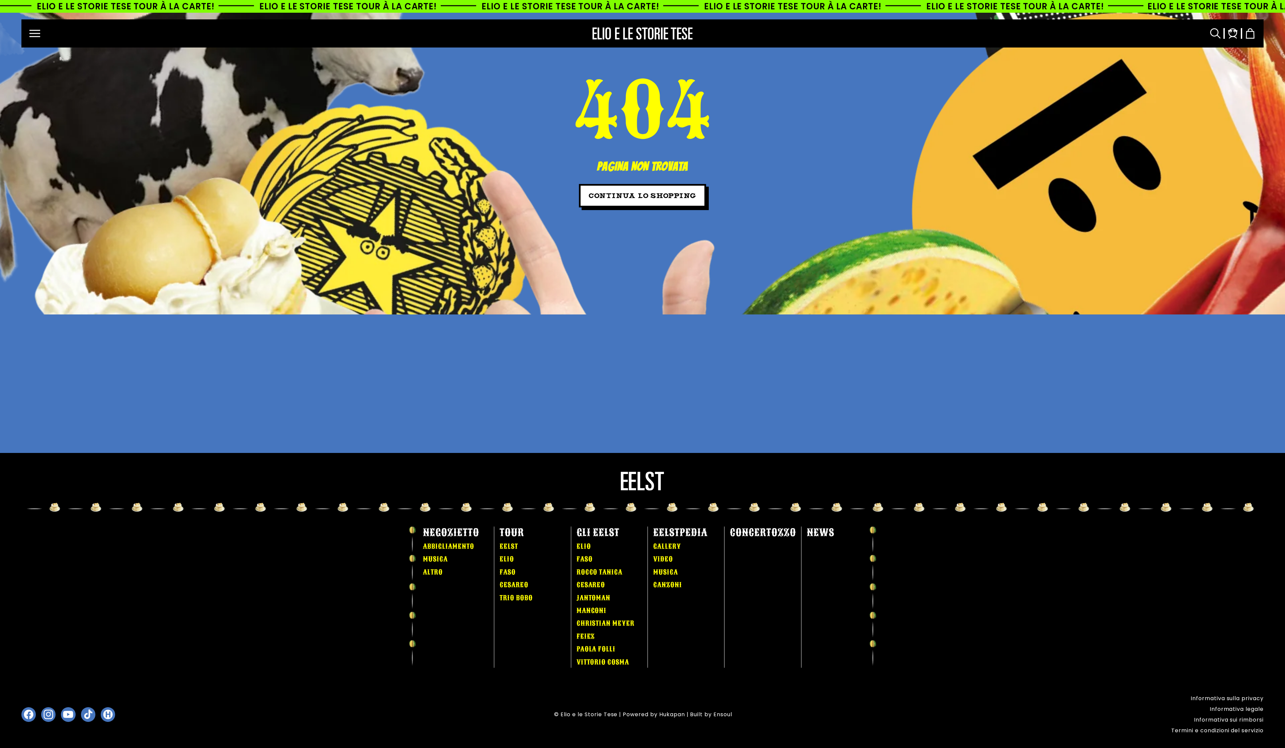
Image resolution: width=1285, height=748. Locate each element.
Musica (435, 559)
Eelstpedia (680, 533)
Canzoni (667, 584)
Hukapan (672, 714)
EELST (509, 546)
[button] (34, 33)
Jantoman (594, 597)
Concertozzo (763, 533)
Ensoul (722, 714)
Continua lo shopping (642, 196)
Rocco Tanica (600, 572)
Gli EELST (598, 533)
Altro (433, 572)
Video (663, 559)
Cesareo (514, 584)
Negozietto (451, 533)
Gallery (667, 546)
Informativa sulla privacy (1227, 698)
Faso (508, 572)
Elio (507, 559)
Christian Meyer (605, 623)
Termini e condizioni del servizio (1217, 730)
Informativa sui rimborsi (1229, 720)
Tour (512, 533)
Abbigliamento (448, 546)
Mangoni (592, 610)
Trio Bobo (516, 597)
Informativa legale (1237, 709)
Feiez (586, 636)
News (820, 533)
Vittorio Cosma (603, 662)
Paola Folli (596, 649)
